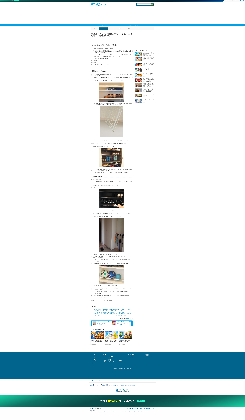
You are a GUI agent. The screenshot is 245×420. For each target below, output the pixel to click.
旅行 (120, 28)
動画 (92, 362)
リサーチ (126, 411)
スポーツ (137, 28)
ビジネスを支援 (109, 411)
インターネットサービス (93, 411)
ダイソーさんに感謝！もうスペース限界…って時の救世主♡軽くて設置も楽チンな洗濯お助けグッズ (112, 315)
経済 (129, 28)
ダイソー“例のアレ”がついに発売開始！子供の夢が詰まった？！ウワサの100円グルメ (109, 312)
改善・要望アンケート (133, 357)
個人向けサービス (143, 411)
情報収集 (129, 411)
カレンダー (94, 359)
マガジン (105, 25)
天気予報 (93, 357)
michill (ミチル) (129, 318)
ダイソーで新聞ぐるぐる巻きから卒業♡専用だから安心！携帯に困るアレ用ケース (108, 310)
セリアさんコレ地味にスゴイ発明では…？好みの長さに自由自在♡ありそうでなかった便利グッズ (111, 309)
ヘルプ (130, 356)
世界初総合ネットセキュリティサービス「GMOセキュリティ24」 (99, 385)
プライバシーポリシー (149, 356)
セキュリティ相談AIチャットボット (130, 385)
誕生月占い (94, 360)
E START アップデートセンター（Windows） (113, 360)
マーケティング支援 (120, 411)
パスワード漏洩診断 (113, 385)
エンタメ (112, 28)
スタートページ (95, 356)
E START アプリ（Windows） (110, 359)
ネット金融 (134, 411)
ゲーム (93, 363)
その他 (148, 411)
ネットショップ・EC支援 (102, 411)
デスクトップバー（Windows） (110, 357)
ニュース (93, 361)
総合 (95, 28)
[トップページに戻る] (95, 4)
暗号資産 (138, 411)
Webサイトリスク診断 (120, 385)
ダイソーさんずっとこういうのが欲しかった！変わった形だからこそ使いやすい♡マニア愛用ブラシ (112, 313)
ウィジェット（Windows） (109, 356)
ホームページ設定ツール (109, 361)
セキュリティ (114, 411)
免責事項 (147, 355)
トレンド (101, 25)
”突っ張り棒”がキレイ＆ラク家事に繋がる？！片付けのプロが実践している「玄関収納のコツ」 (124, 25)
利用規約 (147, 354)
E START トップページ (95, 25)
